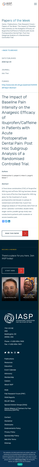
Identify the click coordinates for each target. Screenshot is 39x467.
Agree (20, 464)
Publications (9, 359)
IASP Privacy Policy (20, 459)
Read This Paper (12, 233)
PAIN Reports (9, 397)
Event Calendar (10, 370)
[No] (37, 459)
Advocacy (8, 374)
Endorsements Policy (12, 428)
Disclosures (8, 425)
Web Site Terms (10, 439)
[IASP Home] (7, 4)
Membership (9, 377)
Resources (8, 362)
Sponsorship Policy (11, 436)
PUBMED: (5, 81)
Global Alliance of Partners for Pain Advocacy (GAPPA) (17, 409)
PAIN (6, 390)
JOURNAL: (6, 70)
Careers (7, 381)
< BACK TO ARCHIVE (9, 50)
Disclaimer (8, 421)
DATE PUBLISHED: (9, 58)
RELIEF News (9, 401)
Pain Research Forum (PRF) (14, 394)
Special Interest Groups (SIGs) (15, 405)
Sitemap (7, 443)
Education (8, 366)
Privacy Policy (9, 432)
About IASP (8, 385)
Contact (7, 417)
